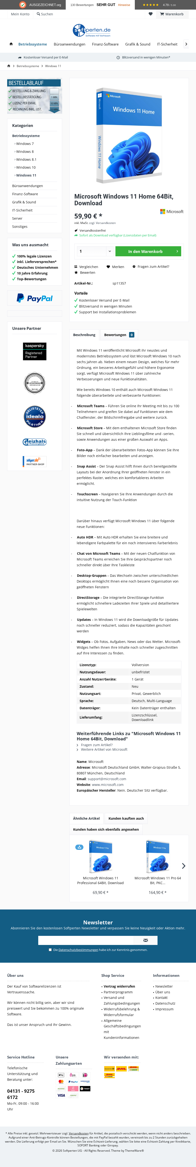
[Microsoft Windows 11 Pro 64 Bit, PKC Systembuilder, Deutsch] (157, 856)
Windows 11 (25, 175)
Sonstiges (19, 226)
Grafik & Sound (24, 202)
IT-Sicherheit (22, 210)
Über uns (162, 992)
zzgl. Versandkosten (102, 223)
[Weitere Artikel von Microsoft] (172, 212)
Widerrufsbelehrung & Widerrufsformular (122, 1012)
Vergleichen (88, 266)
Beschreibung (84, 334)
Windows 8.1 (26, 159)
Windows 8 (24, 151)
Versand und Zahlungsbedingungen (122, 1000)
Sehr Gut (106, 5)
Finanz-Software (25, 194)
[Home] (11, 44)
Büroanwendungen (27, 185)
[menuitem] (172, 14)
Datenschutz (165, 1003)
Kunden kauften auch (126, 818)
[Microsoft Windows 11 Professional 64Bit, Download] (100, 856)
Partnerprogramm (118, 992)
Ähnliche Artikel (86, 818)
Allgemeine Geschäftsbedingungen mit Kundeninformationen (122, 1029)
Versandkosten (79, 1133)
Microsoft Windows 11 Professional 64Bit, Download (100, 880)
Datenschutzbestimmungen (78, 950)
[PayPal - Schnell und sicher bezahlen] (34, 298)
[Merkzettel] (150, 14)
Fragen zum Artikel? (153, 266)
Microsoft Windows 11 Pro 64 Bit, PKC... (158, 880)
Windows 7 (24, 143)
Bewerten (87, 272)
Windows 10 (25, 167)
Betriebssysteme (26, 135)
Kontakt (161, 997)
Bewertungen (118, 334)
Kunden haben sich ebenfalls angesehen (106, 829)
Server (17, 218)
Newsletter (164, 986)
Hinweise (124, 4)
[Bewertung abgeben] (116, 209)
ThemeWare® (134, 1151)
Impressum (164, 1009)
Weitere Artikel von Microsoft (103, 749)
